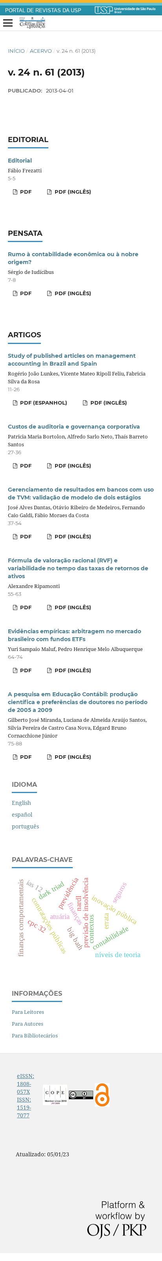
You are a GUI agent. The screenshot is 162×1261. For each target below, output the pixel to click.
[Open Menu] (8, 23)
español (22, 814)
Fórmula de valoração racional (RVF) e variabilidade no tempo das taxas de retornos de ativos (78, 568)
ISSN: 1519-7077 (24, 1107)
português (25, 826)
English (21, 802)
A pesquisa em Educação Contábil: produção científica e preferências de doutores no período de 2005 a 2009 (77, 702)
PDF (24, 192)
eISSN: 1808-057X (25, 1083)
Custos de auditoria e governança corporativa (74, 426)
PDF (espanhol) (42, 402)
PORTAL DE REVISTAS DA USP (43, 10)
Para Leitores (28, 1011)
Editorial (20, 160)
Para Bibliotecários (35, 1035)
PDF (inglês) (72, 192)
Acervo (41, 51)
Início (16, 51)
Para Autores (27, 1023)
